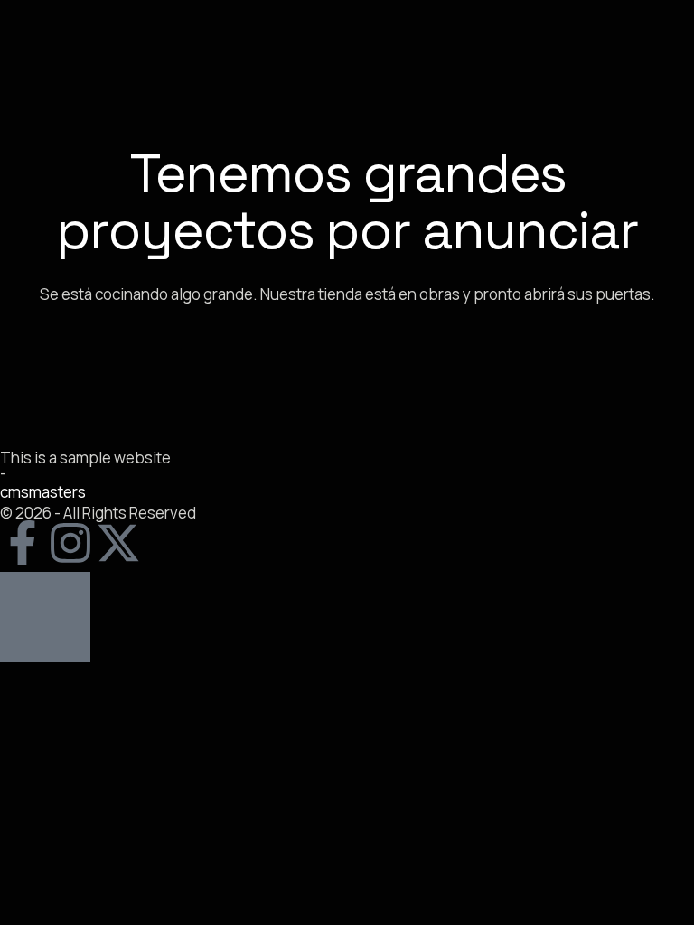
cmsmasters (43, 491)
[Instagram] (70, 542)
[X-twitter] (118, 542)
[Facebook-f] (22, 542)
